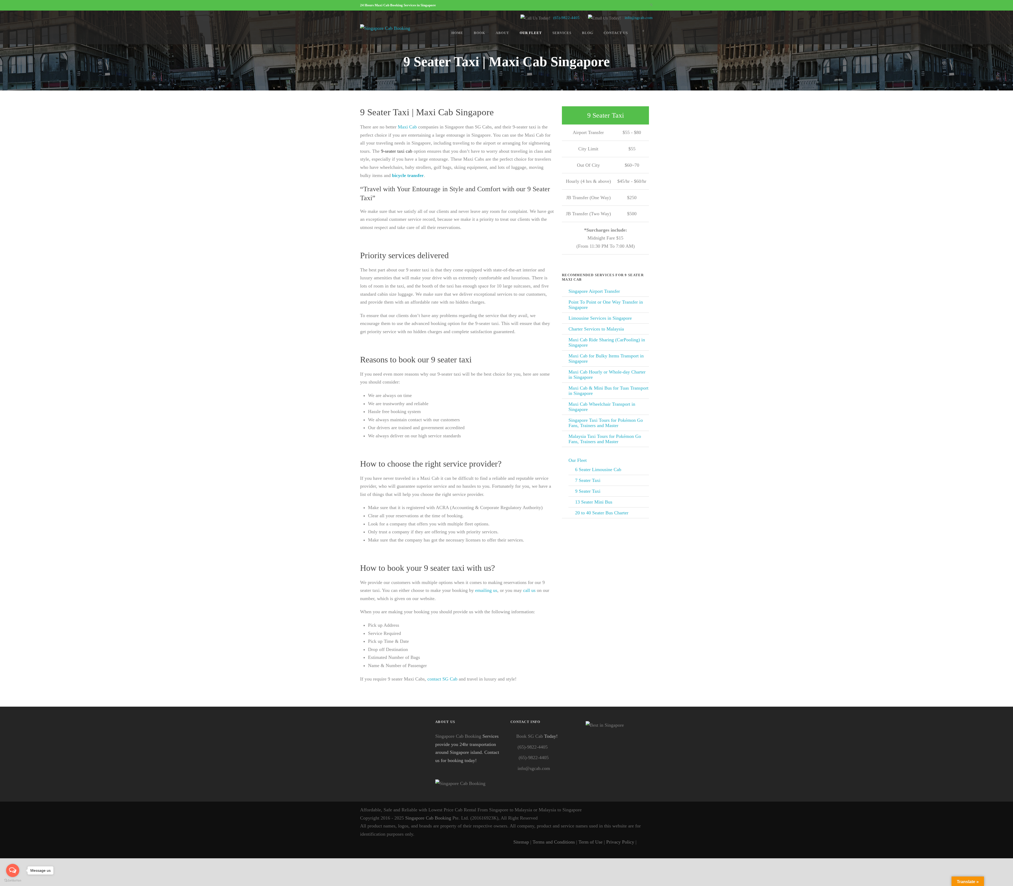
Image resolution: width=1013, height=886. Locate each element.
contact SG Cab (442, 679)
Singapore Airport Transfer (594, 291)
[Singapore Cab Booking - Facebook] (641, 842)
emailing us (486, 590)
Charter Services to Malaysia (596, 329)
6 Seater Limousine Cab (598, 469)
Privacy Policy (620, 842)
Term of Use (591, 842)
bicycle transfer (408, 175)
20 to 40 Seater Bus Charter (601, 512)
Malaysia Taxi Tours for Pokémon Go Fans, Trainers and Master (604, 439)
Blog (587, 33)
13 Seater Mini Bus (593, 502)
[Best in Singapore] (619, 754)
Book (479, 33)
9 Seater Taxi (587, 491)
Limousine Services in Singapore (600, 318)
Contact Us (616, 33)
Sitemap (521, 842)
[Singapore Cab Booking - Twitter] (649, 842)
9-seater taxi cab (396, 151)
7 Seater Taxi (587, 480)
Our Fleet (531, 33)
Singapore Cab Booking (458, 736)
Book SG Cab (529, 736)
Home (457, 33)
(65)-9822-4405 (566, 18)
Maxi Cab (407, 127)
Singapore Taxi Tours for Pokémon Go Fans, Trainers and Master (605, 423)
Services (561, 33)
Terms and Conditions (554, 842)
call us (529, 590)
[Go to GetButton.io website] (12, 880)
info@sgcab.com (639, 18)
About (502, 33)
